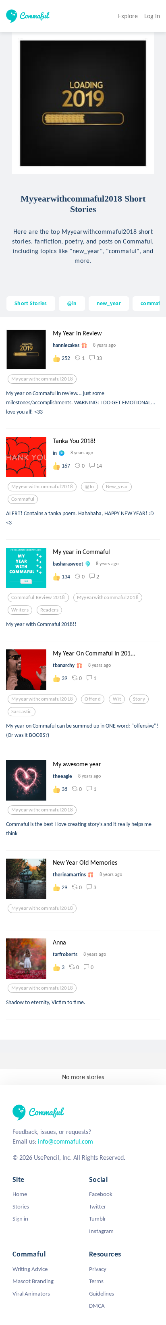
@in (72, 303)
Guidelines (101, 1293)
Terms (96, 1281)
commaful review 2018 (38, 597)
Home (19, 1194)
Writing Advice (30, 1269)
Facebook (100, 1194)
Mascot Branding (33, 1281)
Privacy (97, 1269)
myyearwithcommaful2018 (42, 379)
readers (49, 610)
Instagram (101, 1231)
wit (117, 699)
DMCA (97, 1305)
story (139, 699)
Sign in (20, 1218)
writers (20, 610)
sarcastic (21, 711)
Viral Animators (31, 1293)
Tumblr (97, 1218)
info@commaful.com (65, 1141)
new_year (109, 303)
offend (93, 699)
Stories (20, 1206)
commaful (153, 303)
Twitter (97, 1206)
